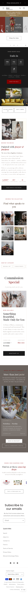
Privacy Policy (7, 552)
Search (5, 533)
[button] (3, 8)
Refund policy (12, 584)
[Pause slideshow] (26, 45)
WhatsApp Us (14, 353)
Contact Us (6, 541)
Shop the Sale (14, 38)
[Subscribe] (23, 520)
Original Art (7, 266)
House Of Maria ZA (13, 582)
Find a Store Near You (14, 491)
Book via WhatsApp (14, 440)
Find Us (5, 544)
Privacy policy (20, 584)
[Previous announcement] (3, 3)
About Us (5, 537)
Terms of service (10, 587)
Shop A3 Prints (20, 109)
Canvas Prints (19, 266)
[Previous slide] (10, 45)
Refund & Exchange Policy (11, 556)
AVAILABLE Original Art (8, 110)
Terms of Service (8, 548)
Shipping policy (19, 587)
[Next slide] (17, 45)
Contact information (15, 589)
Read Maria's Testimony (14, 187)
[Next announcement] (25, 3)
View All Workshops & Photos (14, 445)
